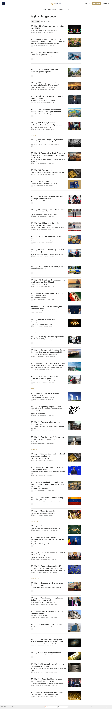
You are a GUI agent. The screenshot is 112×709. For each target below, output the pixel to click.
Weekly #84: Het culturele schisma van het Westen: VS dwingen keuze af (48, 554)
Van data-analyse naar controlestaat (41, 74)
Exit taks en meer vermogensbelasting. (42, 241)
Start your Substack (51, 707)
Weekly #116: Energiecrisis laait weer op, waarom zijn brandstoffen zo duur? (47, 84)
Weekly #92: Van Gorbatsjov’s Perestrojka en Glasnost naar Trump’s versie (47, 438)
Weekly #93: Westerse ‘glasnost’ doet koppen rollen (45, 423)
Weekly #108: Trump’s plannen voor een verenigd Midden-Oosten (47, 197)
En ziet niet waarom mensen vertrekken (42, 627)
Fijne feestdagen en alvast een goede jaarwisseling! (45, 528)
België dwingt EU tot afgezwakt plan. (41, 544)
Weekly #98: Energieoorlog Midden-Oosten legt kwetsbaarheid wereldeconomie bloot (48, 351)
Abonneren (96, 3)
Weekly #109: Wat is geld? (41, 181)
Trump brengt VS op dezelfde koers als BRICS (43, 30)
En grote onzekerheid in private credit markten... (44, 341)
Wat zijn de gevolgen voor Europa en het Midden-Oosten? (47, 367)
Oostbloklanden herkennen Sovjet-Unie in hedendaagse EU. (48, 683)
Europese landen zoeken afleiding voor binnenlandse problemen (46, 588)
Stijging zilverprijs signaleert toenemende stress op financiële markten (48, 669)
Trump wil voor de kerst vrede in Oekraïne (43, 602)
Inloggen (106, 3)
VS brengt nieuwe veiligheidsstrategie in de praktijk (45, 502)
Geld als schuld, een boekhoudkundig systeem (44, 183)
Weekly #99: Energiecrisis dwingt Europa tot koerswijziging (47, 338)
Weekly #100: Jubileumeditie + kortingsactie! (43, 321)
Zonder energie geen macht (39, 284)
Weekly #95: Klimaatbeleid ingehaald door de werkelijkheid (48, 394)
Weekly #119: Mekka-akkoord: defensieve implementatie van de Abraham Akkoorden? (48, 40)
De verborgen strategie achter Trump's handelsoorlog (46, 144)
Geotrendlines (39, 312)
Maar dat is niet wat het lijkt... (39, 615)
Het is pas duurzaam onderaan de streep (42, 397)
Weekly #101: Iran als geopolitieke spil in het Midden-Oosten (47, 294)
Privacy (13, 707)
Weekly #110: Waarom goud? (42, 170)
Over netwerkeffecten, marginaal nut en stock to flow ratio (47, 172)
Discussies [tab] (47, 21)
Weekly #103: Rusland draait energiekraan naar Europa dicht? (48, 268)
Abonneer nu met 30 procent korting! (41, 324)
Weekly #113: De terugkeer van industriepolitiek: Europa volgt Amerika (46, 124)
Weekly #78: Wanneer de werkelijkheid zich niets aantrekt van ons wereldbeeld (47, 641)
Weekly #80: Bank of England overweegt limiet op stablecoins (47, 612)
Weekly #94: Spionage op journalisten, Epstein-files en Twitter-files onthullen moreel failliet (46, 409)
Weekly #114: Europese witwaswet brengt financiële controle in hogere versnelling (47, 110)
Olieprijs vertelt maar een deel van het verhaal (44, 87)
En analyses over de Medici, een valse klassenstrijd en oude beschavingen (48, 160)
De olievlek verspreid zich (38, 413)
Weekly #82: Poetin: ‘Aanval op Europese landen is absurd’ (47, 584)
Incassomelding (26, 707)
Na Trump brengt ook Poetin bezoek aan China (44, 214)
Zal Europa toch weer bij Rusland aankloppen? (44, 354)
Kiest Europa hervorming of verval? (41, 557)
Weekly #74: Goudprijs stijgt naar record (47, 692)
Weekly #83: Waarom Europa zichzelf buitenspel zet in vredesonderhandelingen (48, 567)
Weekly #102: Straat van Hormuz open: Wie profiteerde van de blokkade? (48, 281)
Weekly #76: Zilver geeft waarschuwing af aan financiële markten (47, 665)
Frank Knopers (41, 32)
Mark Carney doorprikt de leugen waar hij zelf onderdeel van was (48, 472)
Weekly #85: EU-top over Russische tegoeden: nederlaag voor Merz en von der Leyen (47, 539)
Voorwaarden (19, 707)
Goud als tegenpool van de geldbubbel (42, 655)
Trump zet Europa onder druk (39, 488)
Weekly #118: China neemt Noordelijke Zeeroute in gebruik (46, 54)
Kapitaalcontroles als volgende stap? (41, 114)
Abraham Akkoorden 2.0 (38, 201)
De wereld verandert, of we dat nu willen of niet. (44, 644)
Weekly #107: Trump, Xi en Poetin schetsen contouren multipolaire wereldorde (48, 211)
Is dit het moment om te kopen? (40, 458)
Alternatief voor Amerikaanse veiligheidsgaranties (45, 43)
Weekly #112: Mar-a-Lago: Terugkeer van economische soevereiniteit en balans (47, 141)
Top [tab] (42, 21)
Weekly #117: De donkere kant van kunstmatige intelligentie (44, 71)
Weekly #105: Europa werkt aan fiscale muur (46, 237)
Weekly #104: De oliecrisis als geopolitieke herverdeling (48, 251)
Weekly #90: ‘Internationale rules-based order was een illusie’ (47, 468)
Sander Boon (51, 32)
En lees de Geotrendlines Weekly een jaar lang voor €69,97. (48, 311)
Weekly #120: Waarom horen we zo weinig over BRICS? (47, 27)
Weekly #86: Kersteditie (40, 526)
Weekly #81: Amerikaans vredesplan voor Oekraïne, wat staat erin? (47, 599)
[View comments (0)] (44, 35)
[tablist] (41, 21)
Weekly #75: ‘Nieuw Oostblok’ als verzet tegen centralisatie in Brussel (46, 680)
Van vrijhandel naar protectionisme (41, 127)
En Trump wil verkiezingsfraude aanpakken (43, 100)
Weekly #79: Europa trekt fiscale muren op (47, 625)
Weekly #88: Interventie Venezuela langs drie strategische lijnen (47, 499)
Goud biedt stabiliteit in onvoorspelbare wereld (44, 694)
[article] (56, 30)
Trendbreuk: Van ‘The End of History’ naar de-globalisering (47, 227)
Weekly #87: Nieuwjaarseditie (43, 511)
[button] (44, 9)
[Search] (86, 3)
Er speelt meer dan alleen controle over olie (43, 381)
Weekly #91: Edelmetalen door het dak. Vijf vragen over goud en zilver (48, 455)
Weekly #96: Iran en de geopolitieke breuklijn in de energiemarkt (45, 377)
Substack (93, 707)
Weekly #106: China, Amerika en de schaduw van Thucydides (45, 224)
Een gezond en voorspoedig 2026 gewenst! (43, 513)
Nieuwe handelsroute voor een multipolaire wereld (45, 57)
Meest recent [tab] (35, 21)
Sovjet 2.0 (34, 441)
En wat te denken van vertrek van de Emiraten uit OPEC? (47, 254)
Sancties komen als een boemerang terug (42, 271)
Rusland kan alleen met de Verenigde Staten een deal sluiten (48, 570)
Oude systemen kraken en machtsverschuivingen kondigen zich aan (48, 427)
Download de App (62, 707)
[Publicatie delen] (89, 3)
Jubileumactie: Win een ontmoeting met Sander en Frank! (46, 308)
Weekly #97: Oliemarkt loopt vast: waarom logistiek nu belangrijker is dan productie (48, 364)
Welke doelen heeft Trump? (38, 297)
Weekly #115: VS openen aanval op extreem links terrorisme (48, 97)
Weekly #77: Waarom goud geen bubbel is (47, 653)
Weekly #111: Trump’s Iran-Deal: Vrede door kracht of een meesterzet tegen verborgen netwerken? (48, 155)
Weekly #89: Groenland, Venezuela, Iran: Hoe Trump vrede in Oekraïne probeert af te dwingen (47, 484)
